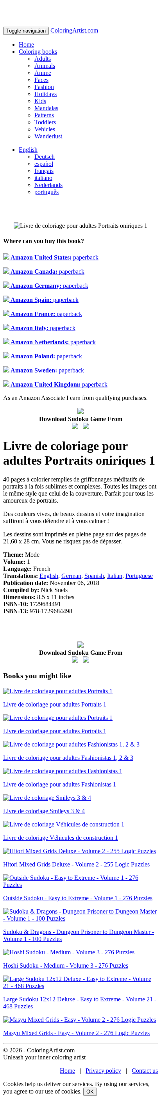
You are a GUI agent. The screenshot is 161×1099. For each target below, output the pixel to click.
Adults (42, 58)
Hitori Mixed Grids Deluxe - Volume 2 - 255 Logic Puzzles (76, 864)
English (28, 149)
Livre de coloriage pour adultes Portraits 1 (54, 704)
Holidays (45, 94)
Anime (42, 72)
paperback (53, 257)
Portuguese (139, 575)
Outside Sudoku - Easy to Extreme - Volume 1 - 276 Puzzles (77, 898)
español (43, 163)
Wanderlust (48, 136)
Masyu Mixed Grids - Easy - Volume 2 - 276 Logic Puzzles (76, 1033)
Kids (40, 101)
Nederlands (48, 185)
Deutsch (44, 156)
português (46, 192)
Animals (44, 65)
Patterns (44, 115)
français (44, 170)
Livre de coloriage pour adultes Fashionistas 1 (59, 784)
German (71, 575)
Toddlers (45, 122)
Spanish (94, 575)
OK (90, 1092)
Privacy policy (103, 1070)
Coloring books (38, 51)
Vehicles (44, 129)
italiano (43, 177)
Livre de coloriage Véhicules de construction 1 (60, 837)
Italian (114, 575)
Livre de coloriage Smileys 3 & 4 (44, 811)
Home (26, 44)
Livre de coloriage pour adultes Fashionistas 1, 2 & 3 (68, 757)
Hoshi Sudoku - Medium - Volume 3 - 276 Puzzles (65, 965)
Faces (41, 79)
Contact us (145, 1070)
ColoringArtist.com (74, 30)
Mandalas (46, 108)
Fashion (44, 87)
